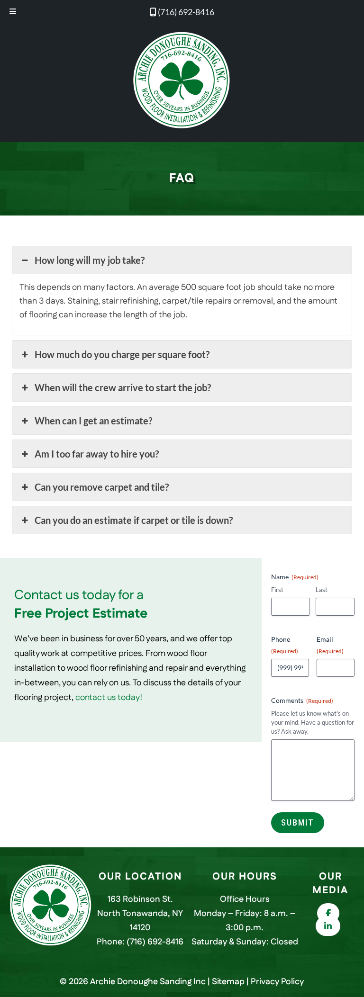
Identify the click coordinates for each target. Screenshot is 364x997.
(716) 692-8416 (185, 12)
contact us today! (108, 698)
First (277, 589)
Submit (297, 822)
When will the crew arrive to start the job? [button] (123, 387)
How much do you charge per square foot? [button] (122, 354)
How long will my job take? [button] (90, 260)
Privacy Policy (277, 982)
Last (322, 589)
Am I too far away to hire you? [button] (97, 453)
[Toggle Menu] (13, 12)
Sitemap (228, 982)
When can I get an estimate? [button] (93, 420)
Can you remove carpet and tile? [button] (102, 487)
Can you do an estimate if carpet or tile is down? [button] (134, 520)
